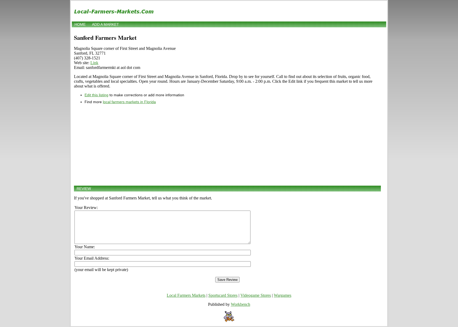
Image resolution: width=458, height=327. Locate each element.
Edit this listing (96, 95)
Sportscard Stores (222, 295)
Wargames (282, 295)
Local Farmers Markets (186, 295)
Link (94, 62)
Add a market (105, 24)
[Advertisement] (227, 145)
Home (80, 24)
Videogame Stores (255, 295)
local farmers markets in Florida (129, 102)
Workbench (240, 304)
